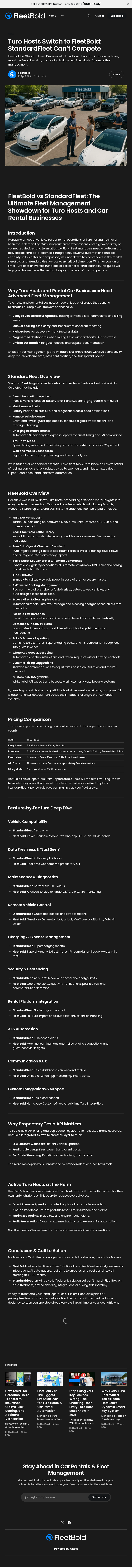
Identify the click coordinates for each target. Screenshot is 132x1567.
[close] (128, 3)
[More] (62, 15)
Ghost (74, 1548)
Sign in (99, 15)
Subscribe (116, 16)
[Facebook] (69, 1522)
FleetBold (24, 73)
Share (116, 74)
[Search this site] (89, 15)
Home (52, 15)
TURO (11, 34)
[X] (62, 1522)
